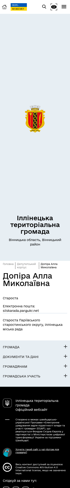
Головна (8, 263)
